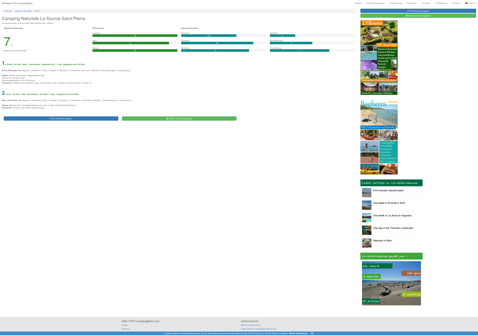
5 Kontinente (411, 3)
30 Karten (456, 3)
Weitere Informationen (298, 333)
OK (312, 333)
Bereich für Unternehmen (251, 325)
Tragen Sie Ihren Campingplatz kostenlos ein (258, 329)
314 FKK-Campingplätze (375, 3)
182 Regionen (441, 3)
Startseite (358, 3)
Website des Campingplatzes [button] (180, 118)
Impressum (125, 329)
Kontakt (124, 325)
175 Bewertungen (396, 3)
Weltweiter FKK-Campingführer (17, 3)
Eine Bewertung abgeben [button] (62, 118)
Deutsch (471, 3)
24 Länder (426, 3)
